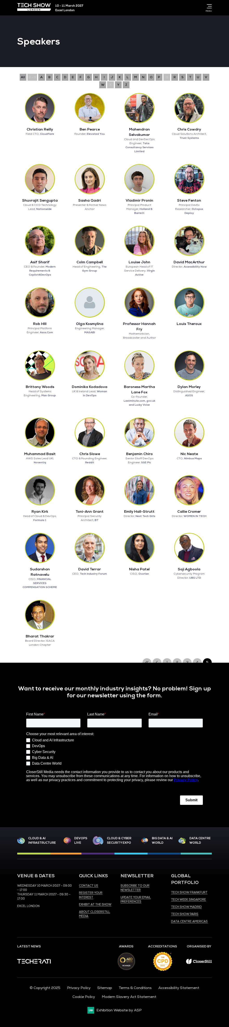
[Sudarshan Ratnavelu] (39, 548)
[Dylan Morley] (189, 365)
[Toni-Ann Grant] (89, 490)
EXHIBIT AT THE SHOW (95, 904)
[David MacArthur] (189, 240)
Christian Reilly (40, 129)
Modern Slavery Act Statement (129, 997)
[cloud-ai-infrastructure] (21, 840)
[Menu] (208, 6)
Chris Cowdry (189, 129)
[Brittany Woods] (39, 365)
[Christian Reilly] (39, 108)
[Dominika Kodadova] (89, 365)
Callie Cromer (189, 511)
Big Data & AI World (162, 841)
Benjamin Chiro (139, 454)
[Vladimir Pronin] (139, 179)
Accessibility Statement (178, 988)
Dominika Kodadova (89, 387)
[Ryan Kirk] (39, 490)
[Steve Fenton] (189, 179)
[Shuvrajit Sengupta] (39, 179)
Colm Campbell (89, 262)
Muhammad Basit (40, 454)
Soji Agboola (189, 569)
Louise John (139, 262)
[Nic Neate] (189, 432)
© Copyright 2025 (45, 988)
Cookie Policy (83, 997)
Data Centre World (200, 841)
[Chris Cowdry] (189, 108)
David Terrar (89, 569)
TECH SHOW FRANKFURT (189, 892)
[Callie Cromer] (189, 490)
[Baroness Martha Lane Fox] (139, 365)
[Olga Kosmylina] (89, 302)
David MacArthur (189, 262)
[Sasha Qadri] (89, 179)
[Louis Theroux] (189, 302)
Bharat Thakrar (40, 636)
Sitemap (104, 988)
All (23, 77)
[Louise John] (139, 240)
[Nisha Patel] (139, 548)
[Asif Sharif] (39, 240)
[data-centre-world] (182, 840)
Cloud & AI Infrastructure (42, 841)
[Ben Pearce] (89, 108)
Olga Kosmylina (89, 324)
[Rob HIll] (39, 302)
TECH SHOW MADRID (186, 907)
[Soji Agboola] (189, 548)
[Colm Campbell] (89, 240)
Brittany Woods (40, 387)
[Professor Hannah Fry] (139, 302)
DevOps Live (80, 841)
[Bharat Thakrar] (39, 615)
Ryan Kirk (40, 511)
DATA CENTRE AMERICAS (189, 921)
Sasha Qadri (89, 200)
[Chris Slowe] (89, 432)
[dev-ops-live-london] (67, 840)
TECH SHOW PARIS (184, 914)
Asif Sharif (40, 262)
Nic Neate (189, 454)
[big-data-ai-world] (144, 840)
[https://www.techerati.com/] (34, 962)
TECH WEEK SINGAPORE (188, 899)
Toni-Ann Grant (90, 511)
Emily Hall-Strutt (139, 511)
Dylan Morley (189, 387)
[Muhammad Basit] (39, 432)
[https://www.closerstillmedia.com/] (199, 963)
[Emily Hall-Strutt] (139, 490)
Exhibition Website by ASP (119, 1010)
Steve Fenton (189, 200)
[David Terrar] (89, 548)
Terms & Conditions (135, 988)
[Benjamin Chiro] (139, 432)
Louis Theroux (189, 324)
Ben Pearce (90, 129)
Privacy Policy (79, 988)
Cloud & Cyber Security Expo (119, 841)
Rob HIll (40, 324)
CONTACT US (88, 886)
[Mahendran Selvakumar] (139, 108)
